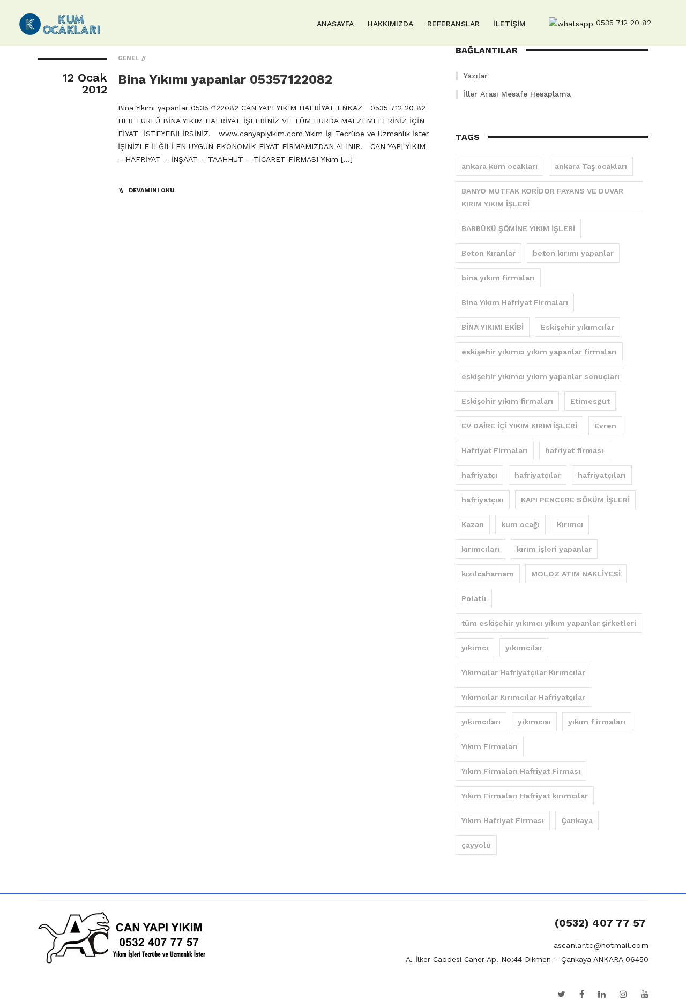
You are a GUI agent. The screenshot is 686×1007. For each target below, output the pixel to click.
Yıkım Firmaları (489, 746)
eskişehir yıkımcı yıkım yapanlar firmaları (539, 351)
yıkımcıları (481, 721)
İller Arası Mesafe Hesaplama (517, 94)
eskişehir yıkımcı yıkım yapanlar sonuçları (540, 376)
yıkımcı (474, 647)
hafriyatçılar (537, 475)
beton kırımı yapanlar (573, 253)
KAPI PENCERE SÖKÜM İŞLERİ (575, 499)
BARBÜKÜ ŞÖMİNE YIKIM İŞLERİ (518, 228)
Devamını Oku (152, 190)
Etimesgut (590, 401)
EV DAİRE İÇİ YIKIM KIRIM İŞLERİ (519, 425)
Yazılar (476, 75)
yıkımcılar (523, 647)
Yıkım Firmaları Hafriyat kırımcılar (524, 795)
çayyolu (476, 845)
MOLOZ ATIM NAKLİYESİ (576, 573)
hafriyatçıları (602, 475)
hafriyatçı (479, 475)
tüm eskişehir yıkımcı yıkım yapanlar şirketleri (548, 623)
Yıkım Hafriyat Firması (502, 820)
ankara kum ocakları (499, 166)
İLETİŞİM (510, 23)
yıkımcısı (534, 721)
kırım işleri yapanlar (554, 549)
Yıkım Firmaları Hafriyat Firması (520, 771)
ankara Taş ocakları (591, 166)
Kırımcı (570, 524)
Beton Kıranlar (488, 253)
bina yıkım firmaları (498, 277)
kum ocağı (520, 524)
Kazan (472, 524)
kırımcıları (480, 549)
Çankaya (577, 820)
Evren (605, 425)
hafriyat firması (574, 450)
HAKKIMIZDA (390, 23)
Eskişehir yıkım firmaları (507, 401)
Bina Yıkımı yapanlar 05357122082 (225, 79)
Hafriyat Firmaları (494, 450)
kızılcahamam (487, 573)
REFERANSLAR (453, 23)
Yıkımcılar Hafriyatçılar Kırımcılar (523, 672)
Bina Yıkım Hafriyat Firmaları (514, 302)
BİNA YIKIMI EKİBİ (492, 327)
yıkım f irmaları (596, 721)
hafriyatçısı (482, 499)
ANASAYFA (335, 23)
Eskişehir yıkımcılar (577, 327)
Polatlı (473, 598)
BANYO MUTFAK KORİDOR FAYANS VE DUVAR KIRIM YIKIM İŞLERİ (542, 197)
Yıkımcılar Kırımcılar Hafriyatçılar (523, 697)
